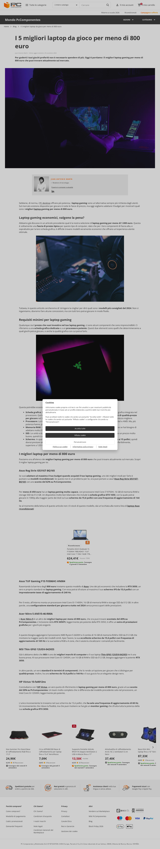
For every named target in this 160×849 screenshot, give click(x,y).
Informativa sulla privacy (83, 446)
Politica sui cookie (60, 446)
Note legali (102, 446)
